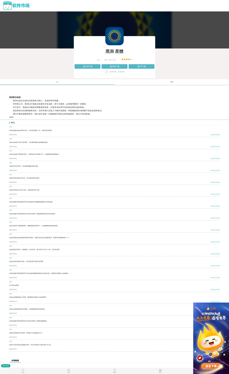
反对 (216, 135)
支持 (212, 135)
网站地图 (5, 366)
